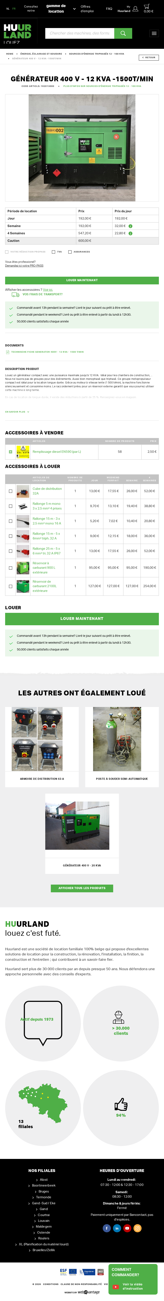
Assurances (82, 252)
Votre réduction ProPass (27, 252)
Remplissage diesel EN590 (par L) (57, 451)
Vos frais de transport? (43, 294)
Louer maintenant (82, 280)
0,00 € (148, 11)
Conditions (51, 1284)
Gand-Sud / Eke (44, 1203)
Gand (44, 1209)
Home (9, 54)
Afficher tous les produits (82, 888)
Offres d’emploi (87, 9)
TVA (59, 252)
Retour (150, 57)
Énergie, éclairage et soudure (41, 54)
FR (14, 8)
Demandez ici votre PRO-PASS (24, 265)
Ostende (43, 1232)
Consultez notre (45, 8)
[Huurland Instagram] (137, 1228)
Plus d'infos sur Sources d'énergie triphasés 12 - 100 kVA (102, 86)
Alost (44, 1179)
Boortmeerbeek (44, 1185)
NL (8, 8)
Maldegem (44, 1226)
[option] (82, 147)
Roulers (43, 1238)
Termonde (43, 1197)
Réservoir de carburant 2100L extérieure (45, 586)
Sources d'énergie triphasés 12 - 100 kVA (96, 54)
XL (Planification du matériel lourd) (43, 1244)
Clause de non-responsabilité (81, 1284)
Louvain (44, 1220)
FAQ (109, 8)
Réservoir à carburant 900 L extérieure (44, 568)
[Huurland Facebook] (107, 1228)
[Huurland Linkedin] (117, 1228)
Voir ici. (48, 289)
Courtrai (44, 1215)
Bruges (44, 1191)
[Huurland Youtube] (127, 1228)
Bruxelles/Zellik (44, 1250)
